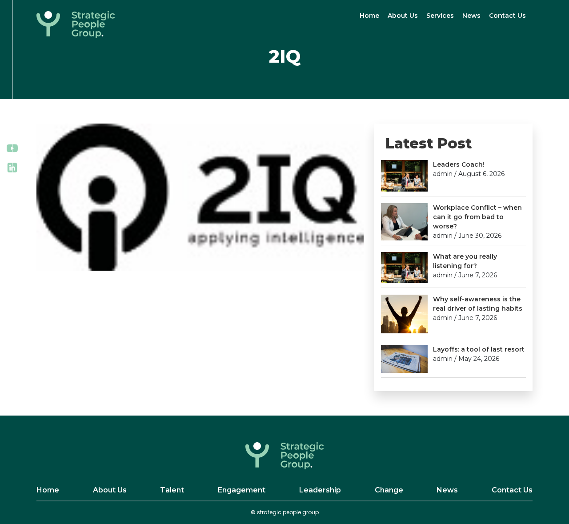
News (471, 16)
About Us (403, 16)
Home (369, 16)
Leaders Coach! (459, 164)
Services (440, 16)
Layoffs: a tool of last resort (479, 349)
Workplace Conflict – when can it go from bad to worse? (477, 217)
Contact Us (507, 16)
